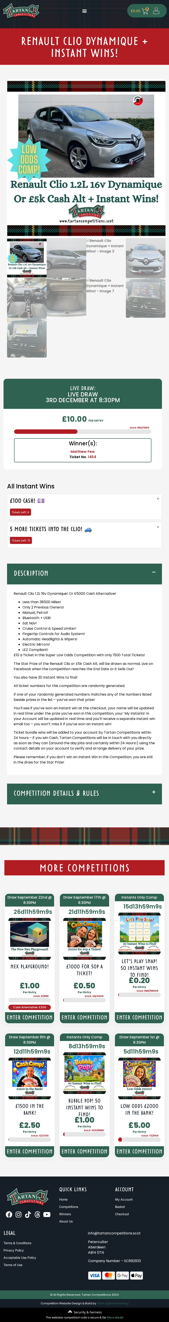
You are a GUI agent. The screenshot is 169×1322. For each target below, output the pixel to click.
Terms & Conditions (17, 1243)
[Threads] (37, 1214)
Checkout (122, 1214)
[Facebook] (9, 1214)
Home (63, 1199)
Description (31, 574)
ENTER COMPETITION (30, 1018)
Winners (65, 1214)
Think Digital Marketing (113, 1303)
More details (115, 1317)
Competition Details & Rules (56, 794)
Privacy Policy (14, 1250)
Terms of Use (13, 1265)
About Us (66, 1221)
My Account (124, 1199)
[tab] (84, 507)
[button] (84, 10)
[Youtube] (47, 1214)
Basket (120, 1207)
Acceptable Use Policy (20, 1257)
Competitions (68, 1207)
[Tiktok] (28, 1214)
